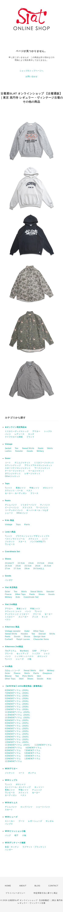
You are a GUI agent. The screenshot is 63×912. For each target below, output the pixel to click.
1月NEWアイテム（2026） (17, 709)
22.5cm (21, 563)
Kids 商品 (9, 520)
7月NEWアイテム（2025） (17, 726)
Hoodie (24, 634)
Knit (41, 670)
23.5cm (40, 563)
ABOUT (22, 886)
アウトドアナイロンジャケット (38, 465)
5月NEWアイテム (32, 753)
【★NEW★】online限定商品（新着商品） (24, 686)
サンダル (50, 821)
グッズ (35, 617)
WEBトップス (11, 780)
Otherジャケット (12, 476)
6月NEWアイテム (13, 753)
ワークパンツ (42, 507)
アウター (36, 431)
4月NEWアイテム (13, 756)
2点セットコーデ (12, 670)
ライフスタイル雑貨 (14, 437)
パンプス (9, 824)
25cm (18, 566)
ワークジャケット (42, 468)
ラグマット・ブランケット (34, 847)
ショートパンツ (43, 807)
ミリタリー (10, 617)
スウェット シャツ (13, 611)
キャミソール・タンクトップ (18, 787)
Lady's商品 (10, 532)
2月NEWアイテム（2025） (17, 739)
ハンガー (9, 850)
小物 (29, 659)
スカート (22, 541)
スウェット (33, 539)
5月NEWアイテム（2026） (17, 698)
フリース (34, 493)
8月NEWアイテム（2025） (17, 723)
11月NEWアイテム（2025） (18, 715)
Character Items (41, 639)
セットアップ (22, 653)
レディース (19, 434)
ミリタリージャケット (44, 463)
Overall (42, 634)
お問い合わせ (31, 76)
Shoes (8, 559)
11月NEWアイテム (43, 745)
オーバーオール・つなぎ (37, 510)
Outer (8, 458)
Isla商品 (9, 666)
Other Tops (20, 594)
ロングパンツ (26, 807)
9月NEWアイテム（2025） (17, 720)
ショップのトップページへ (31, 71)
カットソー (39, 787)
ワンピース (10, 544)
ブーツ (21, 821)
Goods (30, 451)
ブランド (30, 437)
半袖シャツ (34, 488)
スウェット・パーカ (14, 490)
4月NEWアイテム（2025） (17, 734)
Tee (16, 448)
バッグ (8, 835)
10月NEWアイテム (13, 748)
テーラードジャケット (15, 471)
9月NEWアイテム (34, 748)
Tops (7, 483)
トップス (48, 431)
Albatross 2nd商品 (14, 646)
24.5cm (8, 566)
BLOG (37, 886)
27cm (7, 568)
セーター (49, 614)
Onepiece (47, 673)
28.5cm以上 (38, 568)
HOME (8, 886)
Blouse (8, 676)
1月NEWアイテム (32, 758)
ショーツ (9, 513)
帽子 (17, 835)
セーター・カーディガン (16, 493)
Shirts (50, 448)
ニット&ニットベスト (24, 656)
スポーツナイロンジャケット (18, 468)
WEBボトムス (11, 803)
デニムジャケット (22, 463)
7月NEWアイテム (32, 750)
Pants (40, 448)
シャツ (47, 653)
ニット (45, 539)
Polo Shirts (27, 676)
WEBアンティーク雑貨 (15, 843)
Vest (39, 676)
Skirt (21, 679)
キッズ (31, 434)
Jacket (8, 448)
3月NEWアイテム (32, 756)
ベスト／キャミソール (15, 539)
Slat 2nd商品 (11, 604)
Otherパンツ (22, 513)
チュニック (37, 790)
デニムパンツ (11, 505)
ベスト (29, 490)
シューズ (20, 659)
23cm (31, 563)
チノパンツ (45, 505)
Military (40, 451)
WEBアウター (11, 769)
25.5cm (27, 566)
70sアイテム (10, 651)
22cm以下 (9, 563)
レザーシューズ (35, 821)
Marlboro (24, 651)
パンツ (8, 434)
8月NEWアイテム (13, 750)
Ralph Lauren (23, 639)
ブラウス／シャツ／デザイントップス (33, 536)
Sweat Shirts (28, 448)
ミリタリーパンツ (28, 505)
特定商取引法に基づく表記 (45, 893)
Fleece (8, 594)
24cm (50, 563)
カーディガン (11, 795)
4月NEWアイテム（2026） (17, 701)
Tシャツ (8, 488)
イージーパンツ (12, 507)
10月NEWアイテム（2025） (18, 718)
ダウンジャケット (13, 473)
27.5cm (17, 568)
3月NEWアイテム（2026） (17, 704)
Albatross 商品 (12, 627)
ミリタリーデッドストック (17, 431)
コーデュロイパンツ (14, 510)
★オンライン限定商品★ (16, 427)
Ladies (8, 451)
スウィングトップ (13, 465)
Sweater (19, 451)
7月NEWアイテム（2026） (17, 693)
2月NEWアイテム (13, 758)
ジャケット (10, 541)
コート (8, 463)
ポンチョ (32, 773)
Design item (39, 636)
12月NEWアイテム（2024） (18, 745)
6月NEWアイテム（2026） (17, 696)
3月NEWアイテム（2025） (17, 737)
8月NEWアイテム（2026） (17, 690)
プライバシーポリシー (15, 893)
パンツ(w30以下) (38, 541)
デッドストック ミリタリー (17, 614)
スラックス (27, 507)
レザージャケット (32, 473)
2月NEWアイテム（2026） (17, 707)
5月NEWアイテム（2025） (17, 731)
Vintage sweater (13, 631)
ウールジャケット (36, 471)
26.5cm (47, 566)
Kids (18, 597)
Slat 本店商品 (11, 587)
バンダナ (9, 580)
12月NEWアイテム (13, 761)
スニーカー (23, 617)
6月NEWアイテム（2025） (17, 728)
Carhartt (9, 639)
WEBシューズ (11, 817)
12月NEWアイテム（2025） (18, 712)
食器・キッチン (12, 847)
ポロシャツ (48, 488)
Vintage (9, 444)
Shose (27, 636)
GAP (34, 651)
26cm (37, 566)
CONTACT (53, 886)
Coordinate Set (12, 551)
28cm (27, 568)
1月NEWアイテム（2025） (17, 742)
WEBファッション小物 (15, 831)
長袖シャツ (21, 488)
